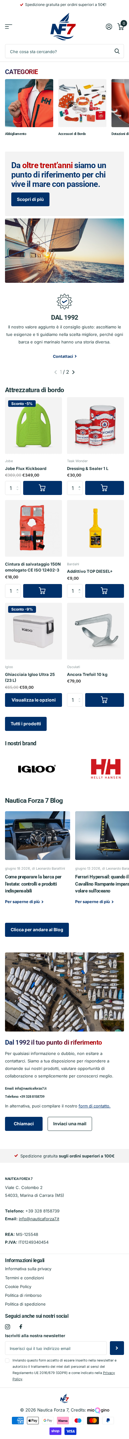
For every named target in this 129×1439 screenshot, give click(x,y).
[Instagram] (7, 1326)
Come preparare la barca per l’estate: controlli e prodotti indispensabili (37, 862)
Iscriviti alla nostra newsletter (35, 1335)
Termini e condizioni (24, 1277)
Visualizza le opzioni (34, 699)
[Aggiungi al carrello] (42, 488)
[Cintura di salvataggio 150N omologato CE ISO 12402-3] (33, 528)
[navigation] (55, 372)
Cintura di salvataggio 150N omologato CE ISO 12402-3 (33, 567)
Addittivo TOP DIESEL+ (90, 571)
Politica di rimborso (23, 1295)
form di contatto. (95, 1105)
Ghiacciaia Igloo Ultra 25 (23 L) (30, 677)
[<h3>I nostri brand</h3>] (37, 768)
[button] (81, 483)
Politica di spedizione (25, 1304)
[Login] (109, 26)
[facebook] (20, 1327)
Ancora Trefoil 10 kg (87, 674)
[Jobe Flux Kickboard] (33, 425)
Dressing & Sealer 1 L (87, 468)
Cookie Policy (18, 1286)
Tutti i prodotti (26, 723)
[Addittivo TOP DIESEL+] (95, 528)
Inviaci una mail (69, 1123)
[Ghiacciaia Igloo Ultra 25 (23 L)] (33, 631)
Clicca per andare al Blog (37, 929)
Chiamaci (24, 1123)
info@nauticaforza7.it (31, 1089)
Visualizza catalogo (8, 26)
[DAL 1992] (64, 301)
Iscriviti (117, 1348)
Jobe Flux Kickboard (25, 468)
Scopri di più (30, 199)
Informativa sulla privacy (28, 1268)
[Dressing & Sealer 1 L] (95, 425)
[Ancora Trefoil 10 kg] (95, 631)
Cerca (117, 51)
